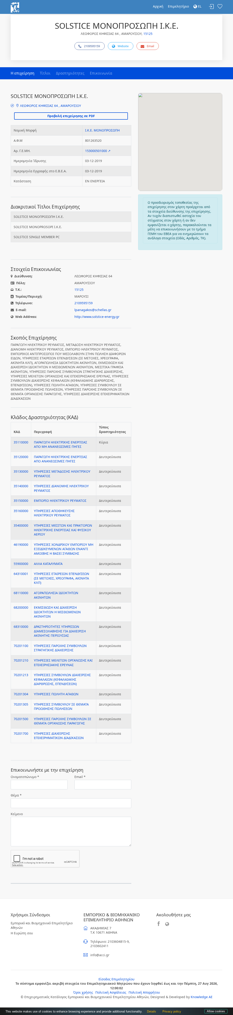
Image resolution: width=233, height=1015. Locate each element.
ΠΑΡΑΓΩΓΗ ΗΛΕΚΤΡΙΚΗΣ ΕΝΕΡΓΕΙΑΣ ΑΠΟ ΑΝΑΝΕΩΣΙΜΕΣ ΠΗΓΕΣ (60, 459)
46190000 (21, 544)
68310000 (21, 626)
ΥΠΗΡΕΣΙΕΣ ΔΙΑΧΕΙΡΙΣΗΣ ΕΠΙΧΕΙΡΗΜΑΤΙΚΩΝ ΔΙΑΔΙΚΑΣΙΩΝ (59, 735)
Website (123, 46)
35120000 (21, 457)
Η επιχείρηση (22, 73)
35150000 (21, 500)
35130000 (21, 471)
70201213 (21, 675)
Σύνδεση (211, 6)
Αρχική (158, 6)
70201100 (21, 646)
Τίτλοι (45, 73)
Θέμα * (16, 795)
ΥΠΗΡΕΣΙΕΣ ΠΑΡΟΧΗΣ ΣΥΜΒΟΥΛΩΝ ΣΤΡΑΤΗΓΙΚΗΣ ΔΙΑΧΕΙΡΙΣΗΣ (60, 648)
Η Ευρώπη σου (22, 933)
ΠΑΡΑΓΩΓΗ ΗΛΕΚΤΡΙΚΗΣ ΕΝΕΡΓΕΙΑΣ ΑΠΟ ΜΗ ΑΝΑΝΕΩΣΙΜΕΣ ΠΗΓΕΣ (60, 444)
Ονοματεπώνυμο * (25, 777)
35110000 (21, 442)
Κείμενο (17, 814)
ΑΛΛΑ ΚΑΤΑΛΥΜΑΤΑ (48, 564)
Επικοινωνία (101, 73)
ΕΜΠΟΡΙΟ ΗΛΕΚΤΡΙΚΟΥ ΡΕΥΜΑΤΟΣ (60, 500)
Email (150, 46)
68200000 (21, 607)
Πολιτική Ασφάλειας (110, 992)
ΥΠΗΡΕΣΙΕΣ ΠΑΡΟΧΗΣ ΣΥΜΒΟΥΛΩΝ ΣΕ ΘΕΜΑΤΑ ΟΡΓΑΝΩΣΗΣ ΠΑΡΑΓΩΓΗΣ (62, 721)
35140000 (21, 486)
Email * (80, 777)
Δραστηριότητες (70, 73)
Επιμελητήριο (178, 6)
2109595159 (92, 46)
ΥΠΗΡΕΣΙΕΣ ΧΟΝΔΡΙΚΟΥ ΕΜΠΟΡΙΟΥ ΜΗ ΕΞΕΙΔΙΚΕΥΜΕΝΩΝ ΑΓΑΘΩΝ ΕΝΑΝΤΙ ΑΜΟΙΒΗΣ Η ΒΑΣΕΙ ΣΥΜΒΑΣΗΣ (63, 549)
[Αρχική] (15, 7)
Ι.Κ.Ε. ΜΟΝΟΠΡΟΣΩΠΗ (102, 130)
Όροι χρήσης (83, 992)
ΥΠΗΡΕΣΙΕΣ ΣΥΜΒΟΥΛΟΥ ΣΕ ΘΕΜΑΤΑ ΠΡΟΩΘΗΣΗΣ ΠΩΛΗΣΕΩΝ (61, 706)
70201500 (21, 719)
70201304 (21, 694)
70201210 (21, 660)
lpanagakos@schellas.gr (92, 310)
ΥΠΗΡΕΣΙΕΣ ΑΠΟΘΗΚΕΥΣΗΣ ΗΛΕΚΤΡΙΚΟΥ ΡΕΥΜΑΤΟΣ (54, 513)
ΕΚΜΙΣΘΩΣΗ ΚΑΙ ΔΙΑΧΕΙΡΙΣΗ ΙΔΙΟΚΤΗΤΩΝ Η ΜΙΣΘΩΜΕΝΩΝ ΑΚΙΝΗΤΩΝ (57, 611)
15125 (147, 33)
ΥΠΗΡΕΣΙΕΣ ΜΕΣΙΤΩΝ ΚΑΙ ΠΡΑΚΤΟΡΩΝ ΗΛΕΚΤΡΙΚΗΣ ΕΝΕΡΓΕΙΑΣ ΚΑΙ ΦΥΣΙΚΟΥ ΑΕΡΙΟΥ (63, 529)
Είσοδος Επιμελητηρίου (116, 979)
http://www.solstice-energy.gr (96, 316)
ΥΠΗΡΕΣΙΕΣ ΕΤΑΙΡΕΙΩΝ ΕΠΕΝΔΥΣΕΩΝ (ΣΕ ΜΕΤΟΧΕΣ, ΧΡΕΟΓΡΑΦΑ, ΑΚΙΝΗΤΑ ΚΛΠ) (61, 578)
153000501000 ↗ (98, 151)
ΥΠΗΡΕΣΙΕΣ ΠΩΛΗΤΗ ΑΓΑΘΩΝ (56, 694)
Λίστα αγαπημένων (219, 6)
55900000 (21, 564)
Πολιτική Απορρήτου (144, 992)
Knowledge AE (202, 997)
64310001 (21, 574)
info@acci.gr (99, 955)
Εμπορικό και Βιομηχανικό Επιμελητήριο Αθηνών (42, 925)
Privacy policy (171, 1011)
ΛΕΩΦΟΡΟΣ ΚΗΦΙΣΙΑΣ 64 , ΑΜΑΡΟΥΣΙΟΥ (50, 105)
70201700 (21, 733)
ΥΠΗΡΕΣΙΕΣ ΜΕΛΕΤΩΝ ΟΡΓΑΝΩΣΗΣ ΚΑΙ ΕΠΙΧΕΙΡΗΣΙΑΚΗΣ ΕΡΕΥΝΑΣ (63, 662)
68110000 (21, 593)
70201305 (21, 704)
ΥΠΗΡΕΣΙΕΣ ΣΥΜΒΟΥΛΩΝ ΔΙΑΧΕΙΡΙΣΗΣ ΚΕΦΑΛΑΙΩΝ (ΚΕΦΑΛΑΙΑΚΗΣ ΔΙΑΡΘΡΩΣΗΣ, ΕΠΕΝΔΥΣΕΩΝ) (62, 679)
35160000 (21, 511)
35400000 (21, 525)
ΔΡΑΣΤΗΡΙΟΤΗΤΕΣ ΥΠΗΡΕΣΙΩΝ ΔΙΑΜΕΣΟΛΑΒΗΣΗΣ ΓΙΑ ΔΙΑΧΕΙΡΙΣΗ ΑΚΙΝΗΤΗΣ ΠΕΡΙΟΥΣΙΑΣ (60, 631)
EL (199, 6)
